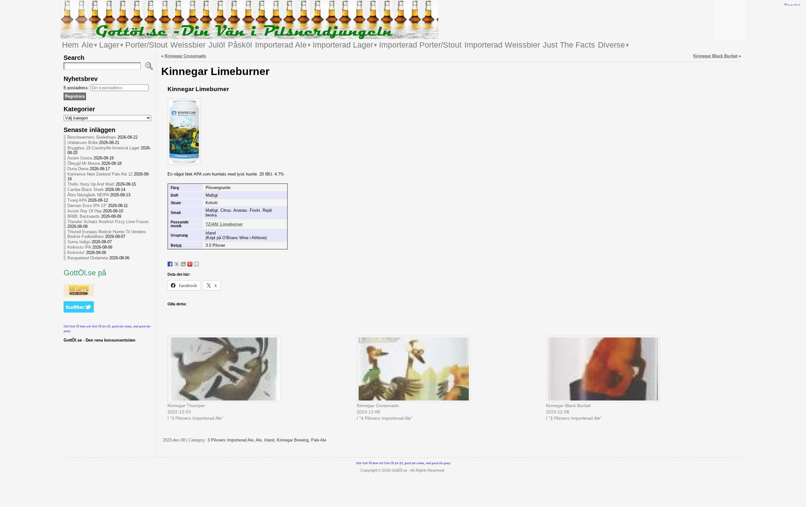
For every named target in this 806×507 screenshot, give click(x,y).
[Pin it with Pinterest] (189, 264)
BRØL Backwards (83, 216)
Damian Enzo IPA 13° (87, 205)
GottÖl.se (399, 470)
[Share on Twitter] (176, 264)
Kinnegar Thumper (186, 405)
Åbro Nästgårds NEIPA (88, 195)
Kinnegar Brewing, (294, 440)
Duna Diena (77, 168)
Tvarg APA (77, 200)
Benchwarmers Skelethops (91, 137)
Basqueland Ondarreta (87, 258)
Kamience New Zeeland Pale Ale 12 (100, 174)
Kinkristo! (76, 252)
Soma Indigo (78, 241)
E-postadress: (77, 87)
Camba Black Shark (85, 189)
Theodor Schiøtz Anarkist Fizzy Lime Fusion (108, 221)
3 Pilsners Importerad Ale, (231, 440)
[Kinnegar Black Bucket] (637, 369)
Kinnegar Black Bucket (715, 56)
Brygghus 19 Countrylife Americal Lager (103, 148)
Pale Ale (318, 440)
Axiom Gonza (79, 158)
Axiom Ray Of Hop (84, 211)
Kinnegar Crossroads (185, 56)
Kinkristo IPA (79, 247)
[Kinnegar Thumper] (258, 369)
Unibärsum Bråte (82, 142)
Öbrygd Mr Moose (83, 163)
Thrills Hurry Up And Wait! (91, 184)
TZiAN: (224, 224)
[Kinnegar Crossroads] (448, 369)
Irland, (270, 440)
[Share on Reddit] (183, 264)
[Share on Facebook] (170, 264)
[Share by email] (196, 264)
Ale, (260, 440)
